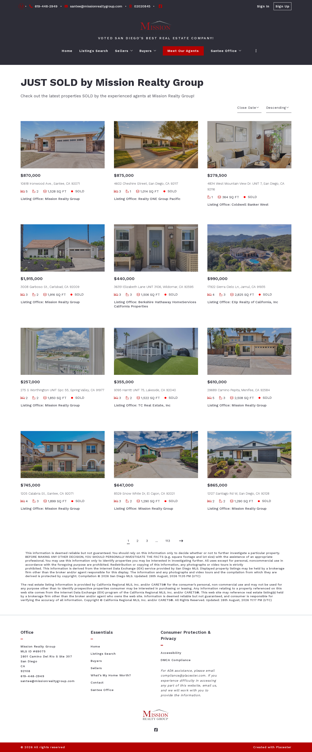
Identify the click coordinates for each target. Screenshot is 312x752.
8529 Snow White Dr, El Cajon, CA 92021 (144, 493)
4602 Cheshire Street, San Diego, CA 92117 (146, 184)
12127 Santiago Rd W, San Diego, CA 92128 (238, 493)
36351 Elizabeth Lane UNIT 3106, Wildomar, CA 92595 (154, 287)
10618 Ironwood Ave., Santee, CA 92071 (50, 184)
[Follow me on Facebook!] (160, 6)
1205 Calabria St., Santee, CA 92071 (47, 493)
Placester (283, 747)
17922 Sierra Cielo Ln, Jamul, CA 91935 (236, 287)
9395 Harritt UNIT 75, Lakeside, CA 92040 (145, 390)
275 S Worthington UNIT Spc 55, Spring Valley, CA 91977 (62, 390)
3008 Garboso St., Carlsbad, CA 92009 (50, 287)
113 (168, 541)
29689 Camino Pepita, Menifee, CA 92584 (238, 390)
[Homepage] (156, 27)
